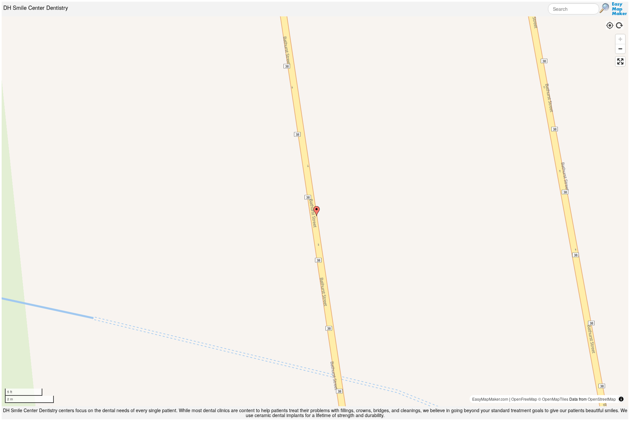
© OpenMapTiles (553, 399)
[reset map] (619, 24)
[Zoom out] (620, 48)
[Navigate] (609, 24)
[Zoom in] (620, 39)
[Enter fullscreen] (620, 61)
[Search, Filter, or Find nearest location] (604, 8)
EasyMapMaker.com (490, 399)
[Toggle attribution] (621, 399)
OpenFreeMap (524, 399)
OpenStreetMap (602, 399)
